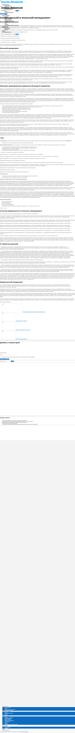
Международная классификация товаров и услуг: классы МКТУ (14, 422)
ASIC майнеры (7, 28)
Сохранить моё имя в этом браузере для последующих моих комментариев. (18, 357)
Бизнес (3, 30)
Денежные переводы (9, 717)
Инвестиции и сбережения (10, 709)
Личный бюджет (5, 4)
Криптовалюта (5, 726)
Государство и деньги (6, 711)
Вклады (6, 716)
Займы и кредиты (8, 718)
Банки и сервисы (5, 15)
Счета (6, 23)
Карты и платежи (8, 19)
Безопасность (5, 725)
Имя (1, 354)
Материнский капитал (9, 12)
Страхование (7, 721)
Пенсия (6, 14)
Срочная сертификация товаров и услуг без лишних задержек (14, 420)
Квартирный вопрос (6, 729)
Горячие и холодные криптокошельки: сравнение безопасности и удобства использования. (20, 424)
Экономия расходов (8, 9)
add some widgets (25, 731)
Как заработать (3, 13)
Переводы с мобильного (9, 720)
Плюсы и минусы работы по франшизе (9, 423)
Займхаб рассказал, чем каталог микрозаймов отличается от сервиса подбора (17, 421)
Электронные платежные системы (11, 724)
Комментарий (3, 352)
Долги (6, 708)
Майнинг (6, 728)
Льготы (6, 11)
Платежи (6, 24)
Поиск (17, 34)
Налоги (6, 714)
